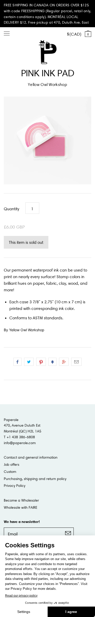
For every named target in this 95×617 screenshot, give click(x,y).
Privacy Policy (14, 485)
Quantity (11, 208)
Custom (10, 471)
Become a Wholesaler (21, 500)
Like (17, 362)
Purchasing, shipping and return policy (35, 478)
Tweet (29, 362)
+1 (64, 362)
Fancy (52, 362)
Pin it (41, 362)
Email (76, 362)
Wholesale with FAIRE (20, 507)
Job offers (11, 464)
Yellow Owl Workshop (47, 84)
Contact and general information (31, 457)
